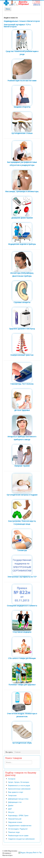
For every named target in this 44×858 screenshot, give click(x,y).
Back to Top (37, 852)
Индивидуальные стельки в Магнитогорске (22, 21)
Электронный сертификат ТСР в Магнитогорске (17, 25)
